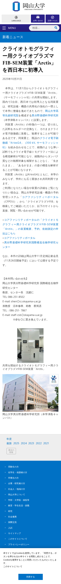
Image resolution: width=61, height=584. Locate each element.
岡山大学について (16, 494)
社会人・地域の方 (16, 489)
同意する (30, 577)
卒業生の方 (13, 477)
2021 (46, 443)
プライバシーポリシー (18, 544)
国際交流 (12, 522)
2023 (31, 443)
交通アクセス (52, 20)
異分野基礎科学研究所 (45, 115)
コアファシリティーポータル (40, 197)
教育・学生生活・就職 (18, 505)
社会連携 (12, 516)
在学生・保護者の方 (17, 472)
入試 (10, 527)
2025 (16, 443)
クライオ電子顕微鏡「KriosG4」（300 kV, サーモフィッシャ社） (30, 142)
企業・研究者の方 (16, 483)
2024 (24, 443)
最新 (9, 443)
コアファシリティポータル (19, 238)
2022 (39, 443)
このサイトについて (17, 538)
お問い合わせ (38, 20)
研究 (10, 511)
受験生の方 (13, 466)
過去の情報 (11, 451)
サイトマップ (14, 533)
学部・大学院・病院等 (18, 500)
